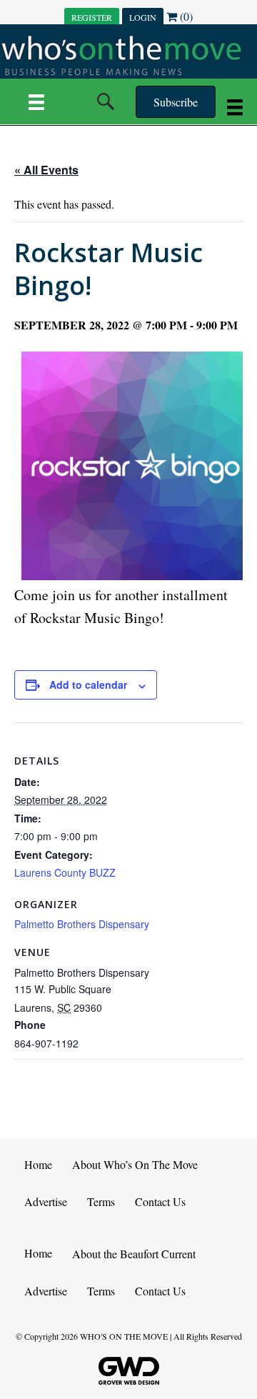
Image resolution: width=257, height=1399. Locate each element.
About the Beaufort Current (134, 1253)
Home (38, 1164)
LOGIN (142, 17)
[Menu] (36, 101)
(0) (185, 16)
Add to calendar (88, 685)
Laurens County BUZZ (65, 872)
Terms (101, 1201)
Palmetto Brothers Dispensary (81, 924)
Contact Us (160, 1201)
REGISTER (91, 17)
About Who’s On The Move (135, 1164)
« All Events (46, 169)
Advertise (45, 1201)
